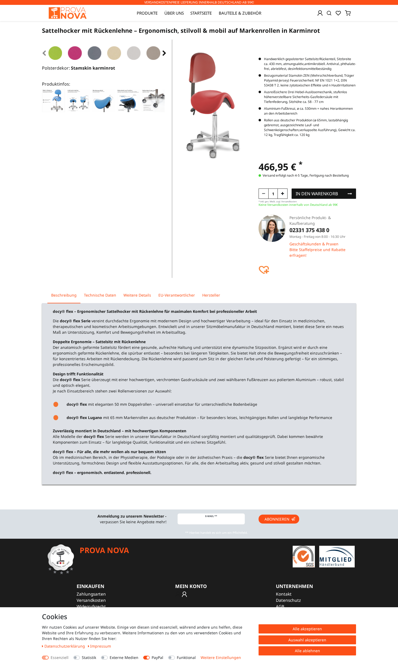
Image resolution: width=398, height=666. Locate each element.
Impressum (100, 646)
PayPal (157, 657)
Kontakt (284, 594)
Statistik (89, 657)
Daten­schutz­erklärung (65, 646)
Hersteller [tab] (211, 295)
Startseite (201, 13)
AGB (280, 606)
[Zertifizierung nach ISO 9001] (303, 556)
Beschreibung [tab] (64, 295)
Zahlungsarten (91, 594)
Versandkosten (91, 600)
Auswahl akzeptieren (307, 639)
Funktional (186, 657)
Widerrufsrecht (91, 606)
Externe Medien (124, 657)
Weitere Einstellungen (221, 657)
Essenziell (59, 657)
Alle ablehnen (307, 650)
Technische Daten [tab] (100, 295)
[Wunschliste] (338, 13)
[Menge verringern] (263, 194)
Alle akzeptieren (307, 628)
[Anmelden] (320, 13)
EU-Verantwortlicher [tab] (176, 295)
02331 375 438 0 (309, 230)
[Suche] (329, 13)
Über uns (174, 13)
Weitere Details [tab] (137, 295)
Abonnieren (277, 519)
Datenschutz (288, 600)
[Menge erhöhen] (282, 194)
